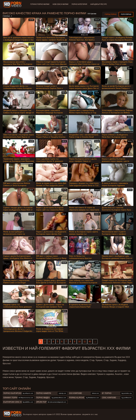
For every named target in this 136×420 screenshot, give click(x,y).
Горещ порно (110, 14)
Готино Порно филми (39, 4)
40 (90, 341)
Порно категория (79, 4)
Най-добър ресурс (98, 4)
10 (79, 341)
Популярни (126, 14)
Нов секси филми (60, 4)
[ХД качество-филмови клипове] (13, 4)
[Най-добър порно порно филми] (12, 413)
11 (85, 341)
